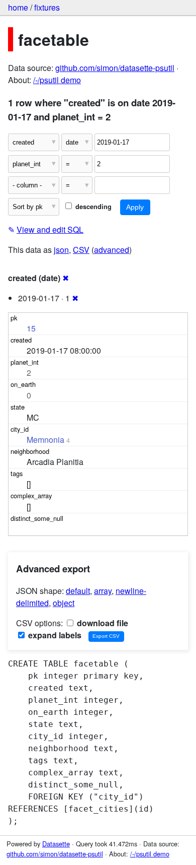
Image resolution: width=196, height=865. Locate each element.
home (18, 7)
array (103, 590)
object (63, 603)
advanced (111, 249)
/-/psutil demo (57, 80)
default (78, 590)
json (61, 249)
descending (92, 206)
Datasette (56, 843)
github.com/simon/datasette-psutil (114, 68)
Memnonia (45, 439)
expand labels (53, 635)
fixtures (47, 7)
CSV (81, 249)
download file (101, 623)
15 (31, 328)
